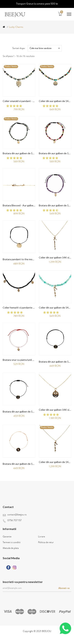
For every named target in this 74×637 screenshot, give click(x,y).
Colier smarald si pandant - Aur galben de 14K (28, 101)
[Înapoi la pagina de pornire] (4, 27)
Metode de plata (11, 548)
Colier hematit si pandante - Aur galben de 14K (29, 307)
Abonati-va (64, 588)
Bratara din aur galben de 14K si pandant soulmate (31, 411)
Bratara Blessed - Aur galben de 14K (23, 205)
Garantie (7, 536)
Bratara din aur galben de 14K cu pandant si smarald (31, 153)
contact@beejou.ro (17, 514)
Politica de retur (46, 542)
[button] (14, 106)
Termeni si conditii (11, 542)
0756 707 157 (14, 520)
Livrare (41, 536)
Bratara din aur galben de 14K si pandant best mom (31, 463)
